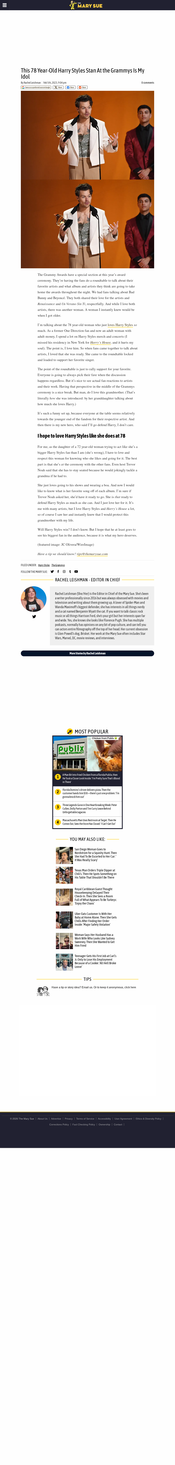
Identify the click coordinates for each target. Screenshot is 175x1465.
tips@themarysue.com (92, 553)
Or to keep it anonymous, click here (115, 987)
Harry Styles (44, 565)
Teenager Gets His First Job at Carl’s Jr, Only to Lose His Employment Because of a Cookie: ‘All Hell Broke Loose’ (95, 961)
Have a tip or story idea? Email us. (72, 987)
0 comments (148, 82)
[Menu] (4, 5)
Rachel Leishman (32, 82)
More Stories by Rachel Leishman (88, 653)
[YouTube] (76, 573)
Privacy (69, 1118)
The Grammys (58, 565)
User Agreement (123, 1118)
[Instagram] (64, 573)
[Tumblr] (70, 573)
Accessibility (104, 1118)
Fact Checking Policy (83, 1124)
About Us (43, 1118)
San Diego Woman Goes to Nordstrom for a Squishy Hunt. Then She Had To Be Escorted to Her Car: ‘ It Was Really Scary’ (96, 854)
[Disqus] (87, 1050)
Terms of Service (85, 1118)
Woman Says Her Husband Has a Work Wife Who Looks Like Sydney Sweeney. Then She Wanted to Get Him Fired (95, 940)
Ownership (104, 1124)
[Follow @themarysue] (52, 573)
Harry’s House (100, 342)
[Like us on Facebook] (58, 573)
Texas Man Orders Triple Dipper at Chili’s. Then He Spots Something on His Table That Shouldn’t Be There (96, 873)
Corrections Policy (59, 1124)
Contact (118, 1124)
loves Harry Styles (120, 324)
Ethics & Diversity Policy (148, 1118)
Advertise (56, 1118)
